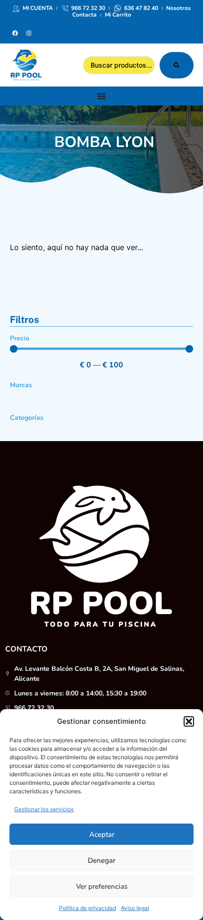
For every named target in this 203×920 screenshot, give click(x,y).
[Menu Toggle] (101, 96)
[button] (189, 721)
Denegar (101, 860)
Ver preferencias (101, 886)
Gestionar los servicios (44, 809)
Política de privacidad (87, 907)
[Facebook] (15, 33)
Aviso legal (135, 907)
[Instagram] (28, 33)
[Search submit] (177, 65)
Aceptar (101, 834)
